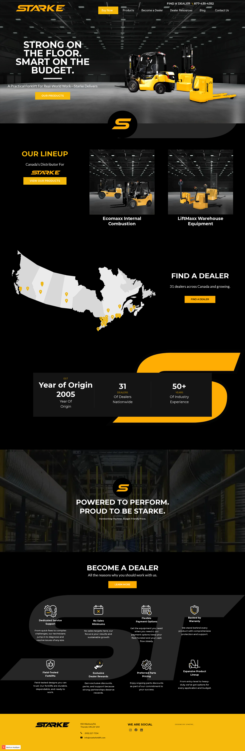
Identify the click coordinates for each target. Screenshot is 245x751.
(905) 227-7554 (91, 733)
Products (128, 10)
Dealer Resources (181, 10)
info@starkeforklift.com (95, 737)
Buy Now (107, 10)
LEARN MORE (122, 584)
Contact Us (222, 10)
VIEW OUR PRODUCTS (45, 180)
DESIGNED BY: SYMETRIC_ (184, 724)
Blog (202, 10)
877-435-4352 (204, 3)
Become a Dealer (152, 10)
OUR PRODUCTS (53, 95)
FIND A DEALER (178, 3)
